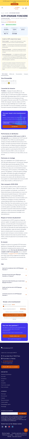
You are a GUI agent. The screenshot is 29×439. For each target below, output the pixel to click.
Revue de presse (5, 400)
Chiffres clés (11, 74)
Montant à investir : (9, 304)
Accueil (2, 13)
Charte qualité (4, 402)
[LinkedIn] (12, 426)
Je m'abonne (15, 126)
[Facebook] (2, 426)
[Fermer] (27, 1)
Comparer (26, 74)
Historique (3, 393)
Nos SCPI (6, 13)
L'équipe (3, 398)
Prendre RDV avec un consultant (10, 366)
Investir (2, 380)
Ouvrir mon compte (5, 385)
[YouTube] (9, 426)
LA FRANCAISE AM (11, 22)
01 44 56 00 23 (8, 361)
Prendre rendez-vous (14, 336)
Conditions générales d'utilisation (19, 433)
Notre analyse (5, 73)
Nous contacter (4, 387)
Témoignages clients (5, 404)
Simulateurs (3, 378)
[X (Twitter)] (6, 426)
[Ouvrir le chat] (26, 430)
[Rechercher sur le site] (23, 8)
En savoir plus (14, 4)
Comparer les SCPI (13, 253)
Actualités (3, 382)
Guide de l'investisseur (6, 374)
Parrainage (3, 406)
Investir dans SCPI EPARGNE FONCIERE (14, 315)
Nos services (4, 396)
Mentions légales (6, 433)
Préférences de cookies (7, 435)
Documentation (19, 74)
